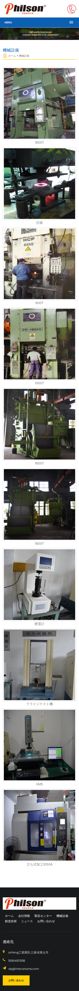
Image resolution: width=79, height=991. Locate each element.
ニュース (27, 921)
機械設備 (24, 56)
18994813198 (16, 961)
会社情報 (24, 916)
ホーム (12, 56)
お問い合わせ (46, 921)
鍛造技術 (11, 921)
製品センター (43, 916)
